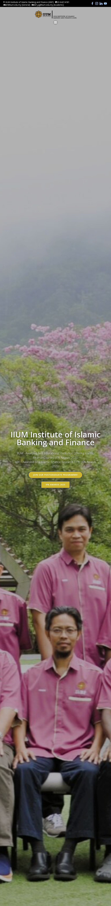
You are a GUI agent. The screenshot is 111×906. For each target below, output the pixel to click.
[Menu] (55, 22)
